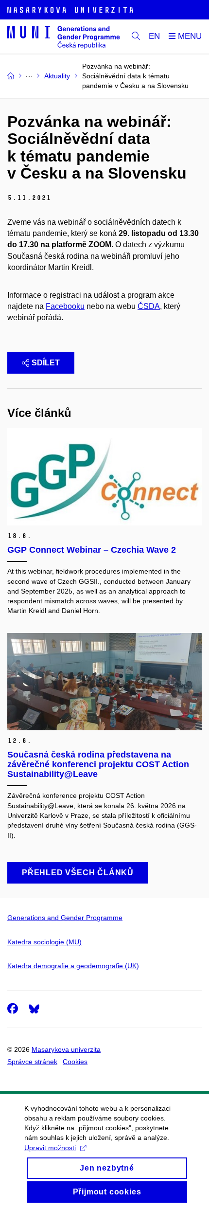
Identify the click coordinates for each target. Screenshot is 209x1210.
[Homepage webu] (63, 37)
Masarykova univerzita (66, 1049)
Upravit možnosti (50, 1148)
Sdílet (46, 363)
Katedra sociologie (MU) (44, 942)
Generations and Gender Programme (64, 917)
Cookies (75, 1062)
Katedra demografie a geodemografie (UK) (73, 966)
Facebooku (65, 306)
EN (154, 36)
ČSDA (149, 306)
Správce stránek (32, 1062)
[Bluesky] (34, 1008)
